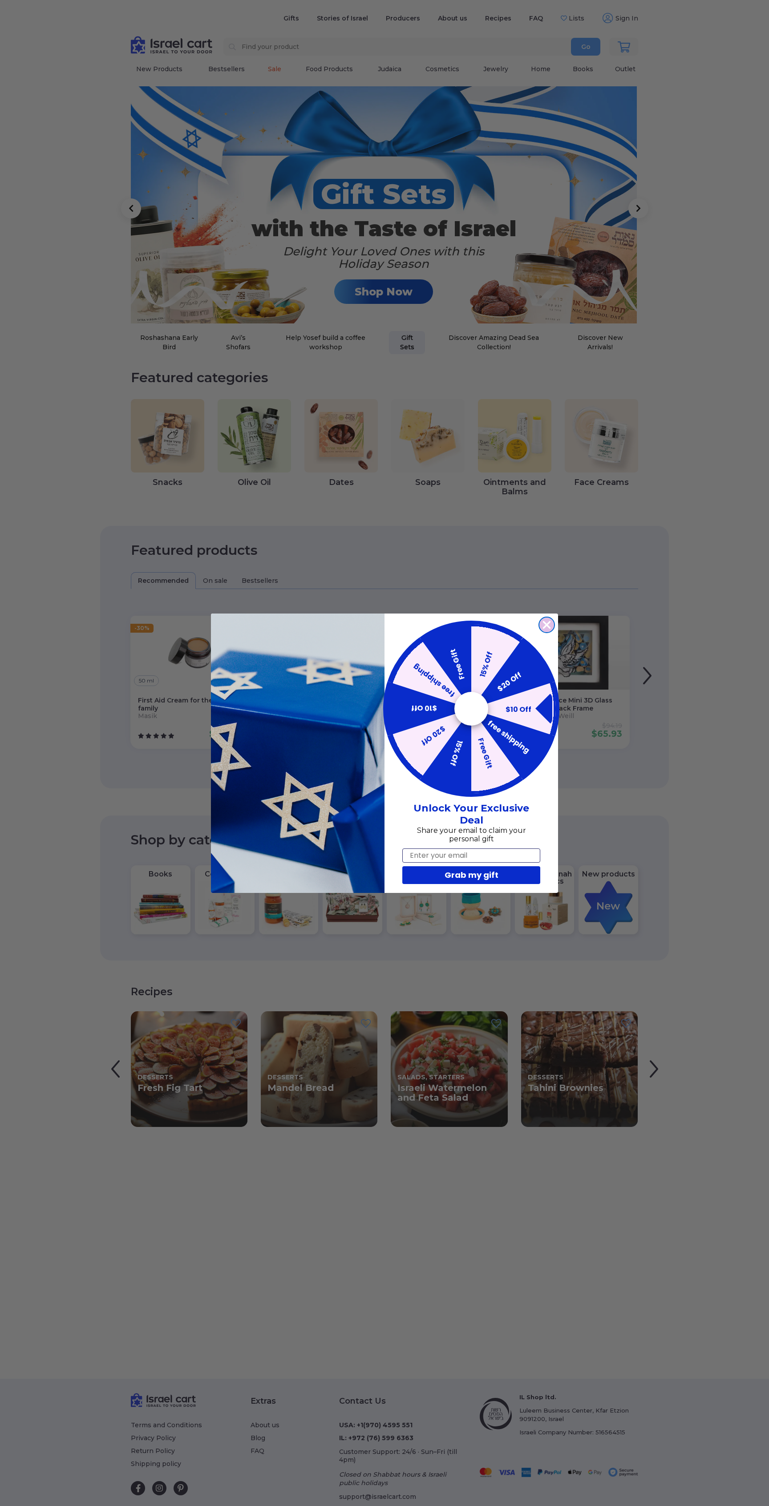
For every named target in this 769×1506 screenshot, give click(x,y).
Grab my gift (471, 874)
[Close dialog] (546, 625)
